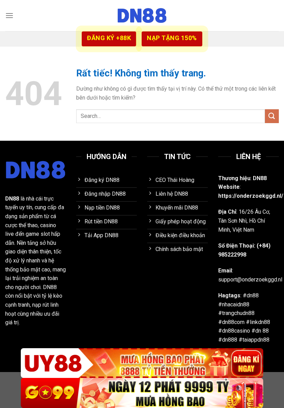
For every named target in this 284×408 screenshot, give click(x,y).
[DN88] (142, 15)
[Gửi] (272, 116)
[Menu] (9, 15)
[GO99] (142, 393)
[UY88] (142, 363)
